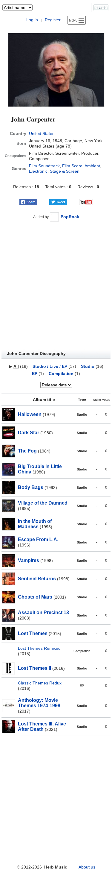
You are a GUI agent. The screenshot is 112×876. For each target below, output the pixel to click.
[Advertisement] (56, 289)
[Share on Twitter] (58, 201)
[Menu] (76, 20)
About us (87, 867)
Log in (32, 19)
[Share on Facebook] (28, 201)
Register (53, 19)
